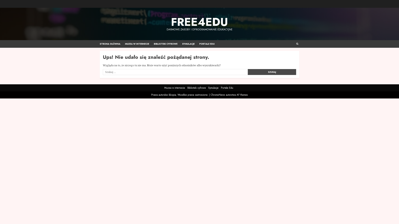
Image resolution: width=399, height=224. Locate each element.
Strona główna (110, 43)
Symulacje (188, 43)
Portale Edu (207, 43)
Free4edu (199, 22)
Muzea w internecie (137, 43)
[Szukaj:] (175, 72)
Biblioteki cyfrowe (166, 43)
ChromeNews (218, 95)
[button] (297, 44)
